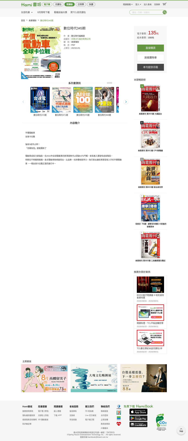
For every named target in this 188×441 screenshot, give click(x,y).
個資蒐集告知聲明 (29, 420)
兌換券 (157, 4)
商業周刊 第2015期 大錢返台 (150, 114)
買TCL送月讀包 (78, 12)
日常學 (81, 4)
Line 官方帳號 (90, 415)
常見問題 (73, 420)
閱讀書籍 (127, 4)
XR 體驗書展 (43, 420)
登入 (137, 4)
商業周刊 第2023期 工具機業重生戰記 (150, 261)
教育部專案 (105, 424)
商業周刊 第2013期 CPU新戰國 (150, 151)
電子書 (47, 4)
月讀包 (58, 4)
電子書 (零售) (43, 411)
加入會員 (148, 4)
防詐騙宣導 (26, 424)
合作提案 (104, 415)
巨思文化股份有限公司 (81, 39)
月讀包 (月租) (43, 415)
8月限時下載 (43, 12)
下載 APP (58, 415)
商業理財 (32, 20)
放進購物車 (150, 57)
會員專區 (73, 411)
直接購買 (151, 48)
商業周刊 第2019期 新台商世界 (150, 187)
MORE (109, 83)
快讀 (91, 4)
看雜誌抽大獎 (60, 12)
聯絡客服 (104, 411)
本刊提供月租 (150, 67)
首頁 (23, 20)
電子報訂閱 (89, 420)
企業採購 (104, 420)
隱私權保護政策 (28, 415)
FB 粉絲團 (89, 411)
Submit (164, 12)
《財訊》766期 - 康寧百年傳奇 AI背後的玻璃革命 (150, 225)
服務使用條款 (27, 411)
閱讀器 (69, 4)
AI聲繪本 (104, 428)
